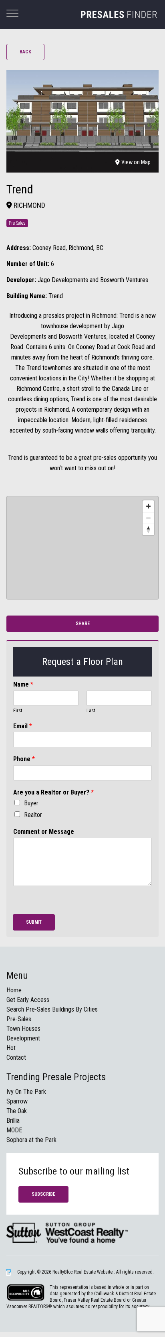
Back (25, 52)
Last (91, 710)
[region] (82, 547)
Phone (24, 759)
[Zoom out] (148, 518)
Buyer (31, 803)
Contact (16, 1057)
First (17, 710)
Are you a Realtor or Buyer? (53, 792)
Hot (11, 1048)
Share (83, 623)
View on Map (136, 162)
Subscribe (43, 1194)
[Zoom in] (148, 506)
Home (14, 990)
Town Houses (23, 1028)
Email (22, 726)
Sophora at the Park (31, 1140)
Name (23, 684)
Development (23, 1038)
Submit (34, 922)
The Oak (16, 1111)
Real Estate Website (94, 1272)
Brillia (13, 1120)
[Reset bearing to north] (148, 529)
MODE (14, 1130)
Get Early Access (27, 1000)
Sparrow (17, 1101)
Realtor (33, 815)
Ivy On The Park (26, 1091)
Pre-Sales (18, 1019)
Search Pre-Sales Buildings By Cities (52, 1009)
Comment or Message (43, 831)
